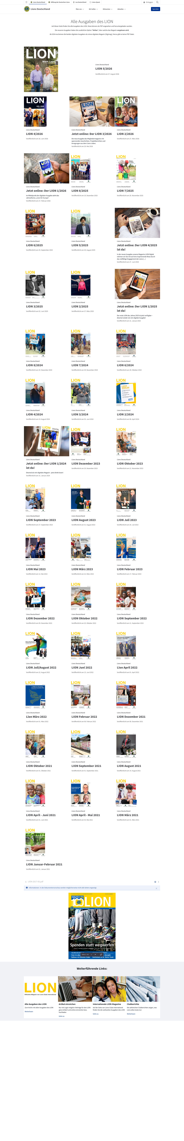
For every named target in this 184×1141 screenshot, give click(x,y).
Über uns (79, 9)
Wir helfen (92, 9)
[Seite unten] (95, 955)
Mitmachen (106, 9)
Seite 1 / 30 (85, 954)
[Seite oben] (91, 955)
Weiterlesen (29, 1011)
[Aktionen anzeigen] (158, 882)
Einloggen (149, 2)
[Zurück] (26, 882)
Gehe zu (61, 1016)
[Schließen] (156, 888)
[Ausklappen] (101, 955)
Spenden (155, 9)
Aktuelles (120, 9)
